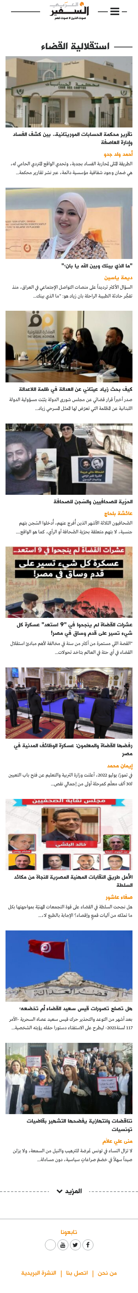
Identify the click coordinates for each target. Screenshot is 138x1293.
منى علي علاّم (117, 1140)
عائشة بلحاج (118, 512)
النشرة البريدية (38, 1272)
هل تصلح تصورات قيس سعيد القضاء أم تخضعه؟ (75, 1008)
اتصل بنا (77, 1272)
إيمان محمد (119, 765)
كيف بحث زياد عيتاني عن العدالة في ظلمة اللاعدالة (75, 388)
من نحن (107, 1272)
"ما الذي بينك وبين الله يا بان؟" (96, 265)
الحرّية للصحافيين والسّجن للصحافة (93, 501)
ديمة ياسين (118, 277)
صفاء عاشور (119, 896)
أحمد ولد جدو (118, 153)
